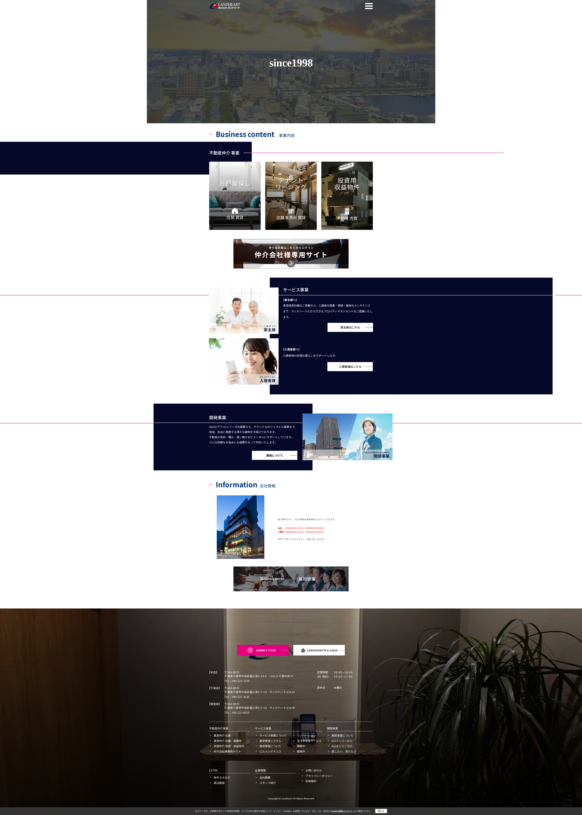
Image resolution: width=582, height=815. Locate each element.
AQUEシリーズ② (342, 746)
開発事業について (342, 735)
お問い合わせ (313, 770)
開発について (274, 455)
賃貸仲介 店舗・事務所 (228, 741)
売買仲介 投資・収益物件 (229, 746)
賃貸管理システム (270, 741)
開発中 (301, 746)
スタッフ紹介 (267, 783)
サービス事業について (273, 735)
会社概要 (264, 777)
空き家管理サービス (309, 741)
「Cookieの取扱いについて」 (341, 811)
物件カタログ (222, 777)
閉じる (381, 811)
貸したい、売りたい (344, 751)
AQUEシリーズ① (342, 741)
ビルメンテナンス (270, 751)
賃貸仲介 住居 (222, 735)
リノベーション (306, 735)
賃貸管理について (270, 746)
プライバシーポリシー (319, 776)
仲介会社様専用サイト (227, 751)
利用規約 (310, 781)
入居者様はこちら (350, 366)
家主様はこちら (350, 327)
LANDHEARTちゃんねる (322, 650)
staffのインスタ (266, 650)
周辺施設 (219, 783)
